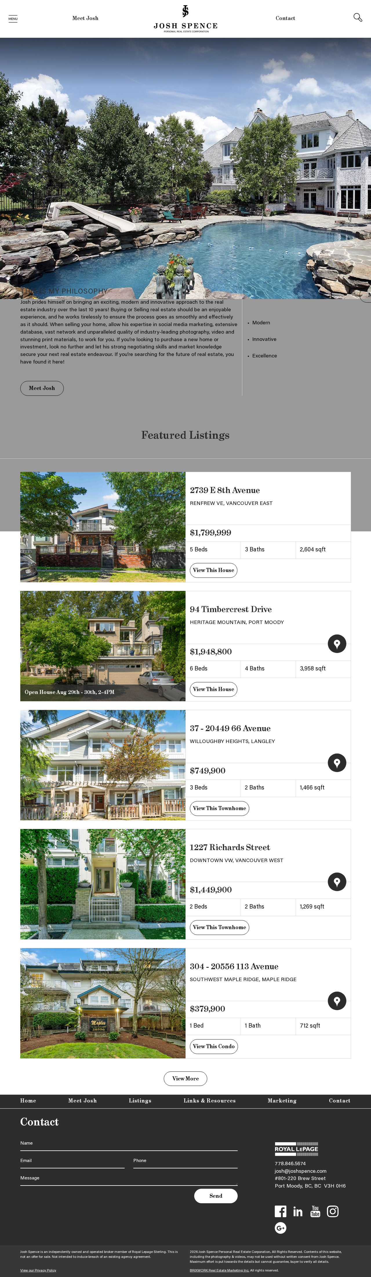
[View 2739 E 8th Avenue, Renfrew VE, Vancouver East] (103, 527)
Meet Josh (85, 18)
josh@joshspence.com (301, 1171)
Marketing (282, 1101)
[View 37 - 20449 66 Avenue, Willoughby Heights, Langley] (103, 765)
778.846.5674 (290, 1164)
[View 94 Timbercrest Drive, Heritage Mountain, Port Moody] (103, 646)
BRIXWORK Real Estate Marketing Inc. (219, 1270)
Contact (285, 18)
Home (28, 1101)
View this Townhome (219, 808)
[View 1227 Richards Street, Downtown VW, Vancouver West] (103, 884)
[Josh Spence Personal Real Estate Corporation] (185, 19)
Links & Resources (210, 1101)
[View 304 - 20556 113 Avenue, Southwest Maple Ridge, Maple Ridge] (103, 1003)
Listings (140, 1101)
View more (185, 1079)
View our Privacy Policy (38, 1270)
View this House (213, 570)
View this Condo (214, 1046)
